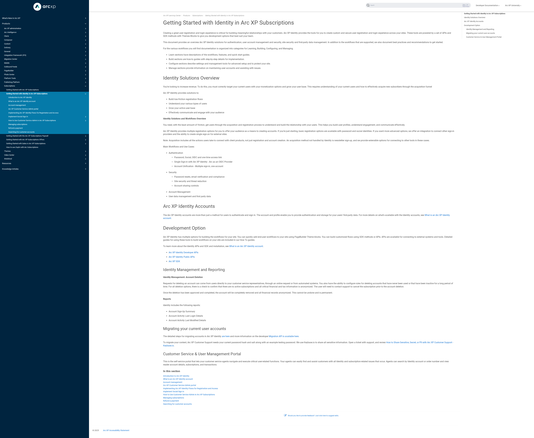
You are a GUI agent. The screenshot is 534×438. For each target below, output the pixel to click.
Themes (7, 151)
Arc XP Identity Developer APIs (183, 252)
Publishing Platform (12, 82)
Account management (17, 105)
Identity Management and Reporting (480, 29)
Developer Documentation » (488, 5)
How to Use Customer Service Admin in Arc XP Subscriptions (32, 120)
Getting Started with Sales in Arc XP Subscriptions (25, 143)
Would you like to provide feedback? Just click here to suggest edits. (313, 416)
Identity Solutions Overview (474, 17)
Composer (8, 40)
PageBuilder (9, 71)
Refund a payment (15, 128)
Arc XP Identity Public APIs (182, 257)
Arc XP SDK (174, 261)
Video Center (9, 155)
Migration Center (10, 59)
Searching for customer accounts (21, 132)
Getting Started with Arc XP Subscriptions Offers (25, 140)
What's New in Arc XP (11, 18)
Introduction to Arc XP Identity (20, 97)
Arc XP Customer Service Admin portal (23, 109)
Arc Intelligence (10, 32)
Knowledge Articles (10, 169)
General (7, 51)
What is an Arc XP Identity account (21, 101)
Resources (6, 163)
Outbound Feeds (10, 67)
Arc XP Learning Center (172, 16)
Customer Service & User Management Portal (483, 37)
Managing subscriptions (17, 124)
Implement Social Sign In (18, 117)
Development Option (472, 25)
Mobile (6, 63)
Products (6, 23)
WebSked (8, 159)
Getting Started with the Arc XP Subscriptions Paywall (27, 136)
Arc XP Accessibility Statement (116, 430)
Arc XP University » (513, 5)
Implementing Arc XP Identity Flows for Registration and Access (33, 113)
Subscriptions (9, 86)
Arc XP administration (12, 28)
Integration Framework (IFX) (15, 55)
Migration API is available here (284, 336)
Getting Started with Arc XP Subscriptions (22, 90)
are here (226, 336)
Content (7, 44)
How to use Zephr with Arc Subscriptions (22, 147)
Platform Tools (10, 78)
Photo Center (9, 74)
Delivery (7, 48)
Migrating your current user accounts (480, 33)
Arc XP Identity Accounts (474, 21)
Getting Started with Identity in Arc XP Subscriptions (27, 94)
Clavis (6, 36)
